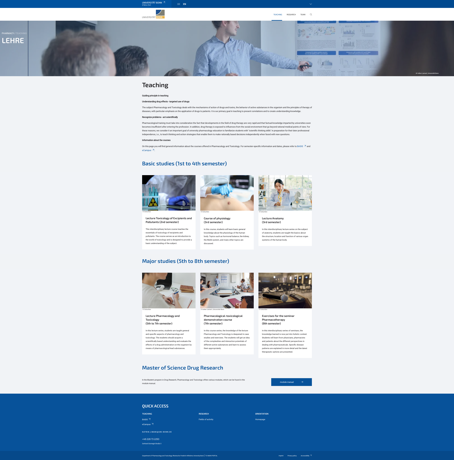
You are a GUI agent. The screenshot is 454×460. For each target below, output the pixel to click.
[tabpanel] (227, 48)
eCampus (146, 150)
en (184, 4)
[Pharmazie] (153, 14)
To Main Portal (211, 456)
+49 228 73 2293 (150, 439)
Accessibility (305, 456)
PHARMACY (8, 33)
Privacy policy (292, 456)
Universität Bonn (152, 2)
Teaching (277, 14)
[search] (310, 16)
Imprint (281, 456)
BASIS (300, 146)
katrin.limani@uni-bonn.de (157, 432)
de (178, 4)
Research (291, 14)
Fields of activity (206, 419)
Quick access (155, 405)
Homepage (260, 419)
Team (302, 14)
